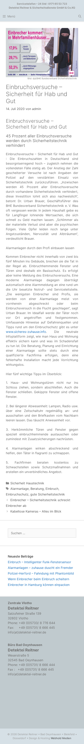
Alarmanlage (19, 489)
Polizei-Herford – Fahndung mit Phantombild (41, 573)
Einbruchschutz (17, 494)
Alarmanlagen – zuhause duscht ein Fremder (40, 568)
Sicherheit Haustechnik (27, 483)
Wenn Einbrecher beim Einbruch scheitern (38, 579)
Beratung (37, 489)
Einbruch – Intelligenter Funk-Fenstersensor (39, 562)
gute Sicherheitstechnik (47, 494)
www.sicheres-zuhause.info (26, 332)
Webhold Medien (61, 738)
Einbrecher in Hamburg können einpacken (39, 585)
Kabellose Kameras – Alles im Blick (35, 511)
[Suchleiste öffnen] (80, 16)
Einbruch (52, 489)
